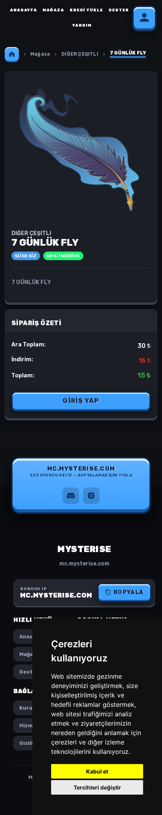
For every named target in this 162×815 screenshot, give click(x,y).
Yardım (82, 25)
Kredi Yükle (86, 10)
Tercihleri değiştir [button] (97, 787)
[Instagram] (91, 495)
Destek (119, 10)
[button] (81, 473)
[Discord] (71, 495)
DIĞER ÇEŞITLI (79, 54)
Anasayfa (23, 10)
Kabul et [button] (97, 771)
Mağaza (53, 10)
